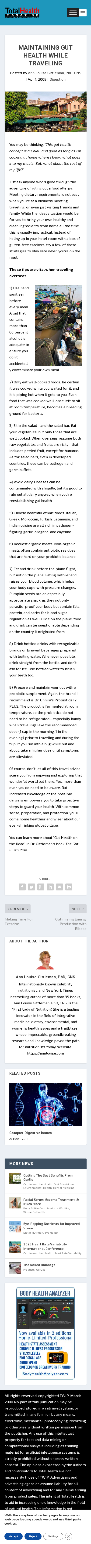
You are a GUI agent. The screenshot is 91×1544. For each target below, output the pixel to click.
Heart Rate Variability (67, 1253)
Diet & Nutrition (64, 1184)
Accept (13, 1536)
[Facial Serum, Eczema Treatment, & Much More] (15, 1202)
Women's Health (34, 1212)
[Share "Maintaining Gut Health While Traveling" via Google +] (41, 887)
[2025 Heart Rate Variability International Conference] (15, 1247)
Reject (33, 1536)
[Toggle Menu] (73, 12)
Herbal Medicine (63, 1187)
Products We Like (58, 1208)
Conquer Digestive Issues (30, 1133)
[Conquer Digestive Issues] (45, 1104)
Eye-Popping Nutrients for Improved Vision (51, 1226)
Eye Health (52, 1232)
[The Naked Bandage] (15, 1268)
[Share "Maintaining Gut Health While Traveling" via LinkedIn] (50, 887)
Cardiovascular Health (37, 1184)
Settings (53, 1536)
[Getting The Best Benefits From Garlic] (15, 1178)
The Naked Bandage (39, 1265)
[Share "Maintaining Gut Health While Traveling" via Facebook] (22, 887)
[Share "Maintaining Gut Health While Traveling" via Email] (59, 887)
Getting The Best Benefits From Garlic (48, 1177)
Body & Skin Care (34, 1208)
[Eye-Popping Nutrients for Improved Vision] (15, 1226)
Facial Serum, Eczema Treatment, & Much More (51, 1202)
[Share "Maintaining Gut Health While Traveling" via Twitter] (31, 887)
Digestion (57, 79)
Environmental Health (37, 1187)
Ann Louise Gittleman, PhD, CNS (54, 72)
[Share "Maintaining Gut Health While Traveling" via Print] (69, 887)
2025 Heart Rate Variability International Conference (45, 1246)
